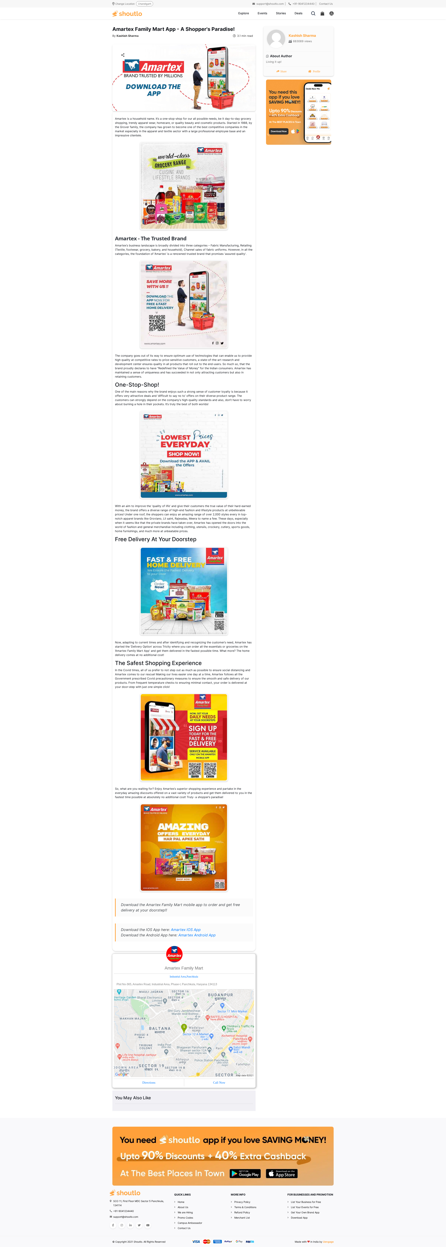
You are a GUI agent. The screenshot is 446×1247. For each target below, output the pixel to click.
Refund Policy (242, 1212)
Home (181, 1201)
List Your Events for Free (305, 1207)
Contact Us (326, 3)
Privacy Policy (242, 1201)
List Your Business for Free (306, 1201)
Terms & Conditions (245, 1207)
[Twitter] (139, 1225)
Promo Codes (185, 1217)
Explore (243, 13)
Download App (299, 1217)
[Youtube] (148, 1225)
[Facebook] (113, 1225)
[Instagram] (121, 1225)
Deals (298, 13)
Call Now (219, 1082)
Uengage (328, 1241)
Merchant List (242, 1217)
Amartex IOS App (186, 929)
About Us (183, 1207)
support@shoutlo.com (270, 3)
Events (262, 13)
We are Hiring (185, 1212)
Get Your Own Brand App (305, 1212)
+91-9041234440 (303, 3)
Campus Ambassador (190, 1222)
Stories (281, 13)
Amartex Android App (197, 935)
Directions (148, 1082)
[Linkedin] (130, 1225)
